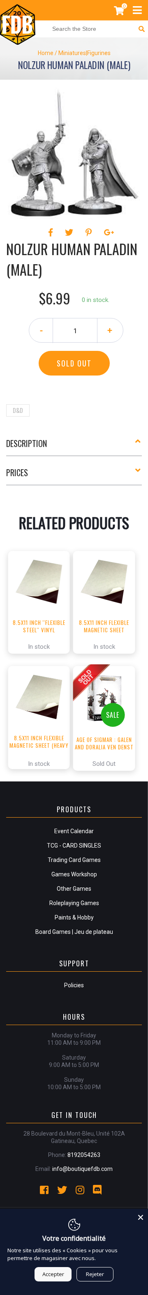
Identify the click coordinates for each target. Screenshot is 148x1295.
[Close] (140, 1216)
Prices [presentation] (17, 472)
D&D (18, 410)
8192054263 (83, 1155)
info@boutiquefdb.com (82, 1169)
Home (45, 53)
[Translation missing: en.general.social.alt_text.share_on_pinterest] (90, 232)
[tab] (74, 446)
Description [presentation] (26, 443)
